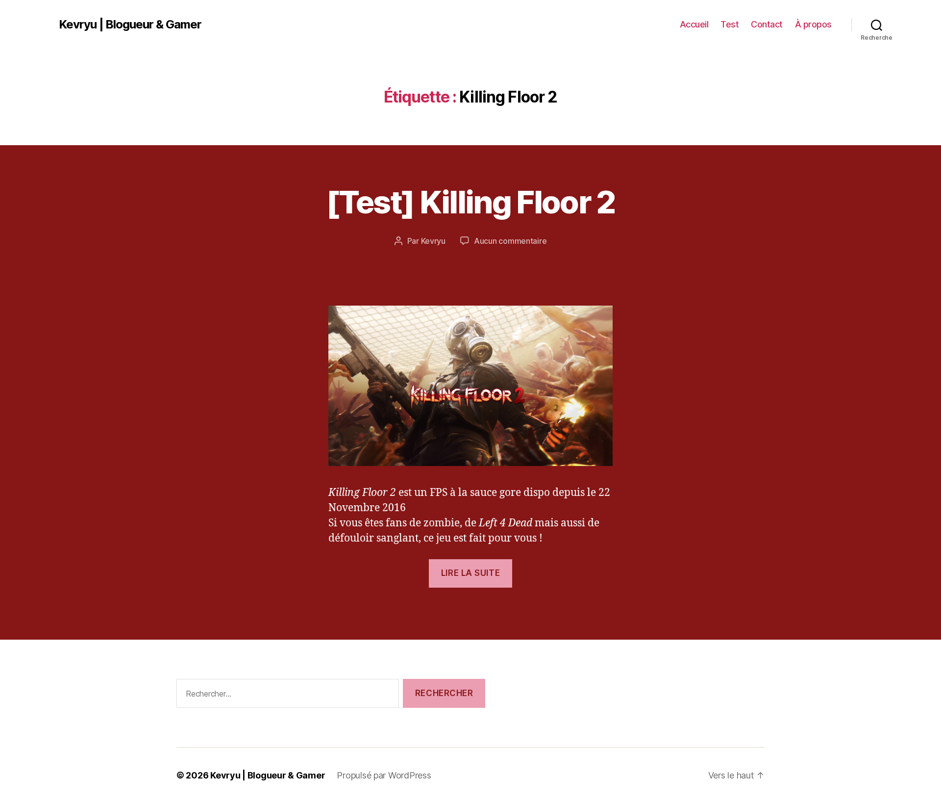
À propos (813, 24)
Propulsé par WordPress (384, 775)
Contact (767, 24)
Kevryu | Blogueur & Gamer (130, 24)
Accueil (694, 24)
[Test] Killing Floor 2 (470, 202)
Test (729, 24)
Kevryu (433, 241)
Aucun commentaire (510, 241)
